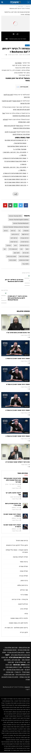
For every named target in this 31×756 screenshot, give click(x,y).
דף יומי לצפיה (13, 242)
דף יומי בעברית (24, 238)
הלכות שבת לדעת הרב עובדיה (15, 652)
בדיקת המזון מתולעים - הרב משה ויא (16, 628)
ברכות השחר (24, 562)
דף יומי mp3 (25, 234)
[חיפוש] (2, 2)
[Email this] (10, 205)
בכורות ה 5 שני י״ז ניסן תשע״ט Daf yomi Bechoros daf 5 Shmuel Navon (17, 298)
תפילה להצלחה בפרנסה (20, 557)
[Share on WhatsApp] (15, 205)
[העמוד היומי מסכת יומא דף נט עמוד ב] (15, 426)
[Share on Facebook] (26, 205)
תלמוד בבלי (25, 264)
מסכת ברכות (12, 260)
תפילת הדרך (24, 609)
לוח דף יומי (25, 253)
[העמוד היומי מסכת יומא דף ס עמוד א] (15, 374)
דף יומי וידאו (14, 238)
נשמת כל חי (24, 595)
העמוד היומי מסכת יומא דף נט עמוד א (18, 410)
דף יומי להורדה (24, 242)
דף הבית (28, 6)
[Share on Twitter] (21, 205)
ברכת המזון (19, 126)
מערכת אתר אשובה (23, 54)
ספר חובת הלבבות (9, 674)
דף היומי (13, 230)
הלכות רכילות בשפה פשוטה (19, 618)
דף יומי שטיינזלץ (24, 245)
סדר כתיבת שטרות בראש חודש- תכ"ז (18, 333)
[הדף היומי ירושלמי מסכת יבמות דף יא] (15, 452)
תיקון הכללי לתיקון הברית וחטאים (17, 545)
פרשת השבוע (16, 101)
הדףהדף (9, 245)
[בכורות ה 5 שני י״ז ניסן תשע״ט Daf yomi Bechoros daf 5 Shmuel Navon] (3, 298)
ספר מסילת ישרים (20, 662)
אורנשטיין (26, 230)
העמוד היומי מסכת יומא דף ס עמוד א (18, 384)
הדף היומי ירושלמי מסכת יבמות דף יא (18, 462)
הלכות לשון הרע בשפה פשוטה (18, 623)
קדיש (26, 613)
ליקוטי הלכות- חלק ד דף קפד (13, 494)
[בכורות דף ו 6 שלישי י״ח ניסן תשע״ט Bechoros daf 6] (27, 280)
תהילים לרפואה (23, 604)
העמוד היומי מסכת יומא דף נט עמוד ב (18, 436)
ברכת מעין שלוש (22, 585)
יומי (5, 249)
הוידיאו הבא (4, 290)
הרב (21, 249)
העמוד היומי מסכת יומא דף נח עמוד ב (18, 358)
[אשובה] (15, 2)
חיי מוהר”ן (18, 672)
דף (19, 230)
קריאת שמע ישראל (22, 540)
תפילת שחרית (23, 566)
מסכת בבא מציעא (23, 260)
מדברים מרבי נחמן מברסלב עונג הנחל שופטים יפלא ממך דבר (12, 480)
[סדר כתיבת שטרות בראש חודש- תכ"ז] (15, 322)
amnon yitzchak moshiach (20, 223)
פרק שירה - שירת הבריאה (20, 599)
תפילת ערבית (23, 576)
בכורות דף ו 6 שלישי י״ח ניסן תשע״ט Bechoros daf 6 (14, 280)
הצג (18, 87)
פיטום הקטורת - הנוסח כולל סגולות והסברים (17, 551)
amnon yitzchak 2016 (15, 216)
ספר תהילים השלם (24, 647)
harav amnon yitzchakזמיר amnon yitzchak (16, 227)
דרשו (15, 245)
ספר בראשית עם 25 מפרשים (15, 670)
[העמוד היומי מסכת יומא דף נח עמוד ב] (15, 348)
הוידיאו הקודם (26, 273)
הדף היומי (20, 6)
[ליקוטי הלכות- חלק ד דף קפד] (25, 494)
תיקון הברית (24, 632)
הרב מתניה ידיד (13, 249)
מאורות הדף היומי (23, 256)
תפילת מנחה (24, 571)
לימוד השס (16, 253)
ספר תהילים (24, 590)
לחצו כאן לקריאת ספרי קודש (21, 109)
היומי (27, 249)
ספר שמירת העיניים (23, 650)
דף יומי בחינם (15, 234)
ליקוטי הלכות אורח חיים (23, 674)
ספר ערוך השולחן (25, 677)
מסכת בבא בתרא (11, 256)
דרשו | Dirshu (15, 507)
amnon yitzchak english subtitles (18, 219)
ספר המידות (9, 672)
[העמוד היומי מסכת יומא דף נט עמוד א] (15, 400)
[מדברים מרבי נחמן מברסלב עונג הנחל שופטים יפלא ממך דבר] (25, 480)
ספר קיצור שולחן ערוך (11, 647)
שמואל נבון (18, 63)
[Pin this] (5, 205)
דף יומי (5, 230)
